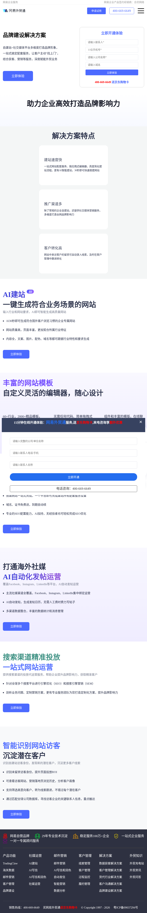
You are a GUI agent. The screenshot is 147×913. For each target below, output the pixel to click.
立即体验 (17, 76)
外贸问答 (135, 877)
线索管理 (84, 863)
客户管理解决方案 (110, 870)
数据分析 (59, 890)
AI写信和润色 (37, 877)
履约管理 (84, 883)
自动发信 (59, 877)
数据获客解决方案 (110, 863)
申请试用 (96, 11)
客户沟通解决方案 (110, 883)
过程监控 (84, 877)
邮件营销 (8, 877)
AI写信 (33, 870)
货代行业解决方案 (110, 877)
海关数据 (8, 870)
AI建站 (33, 863)
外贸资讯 (135, 870)
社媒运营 (34, 883)
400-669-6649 (122, 11)
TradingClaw (10, 863)
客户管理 (8, 883)
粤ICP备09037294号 (125, 907)
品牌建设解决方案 (110, 890)
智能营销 (59, 883)
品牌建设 (8, 890)
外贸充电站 (137, 863)
